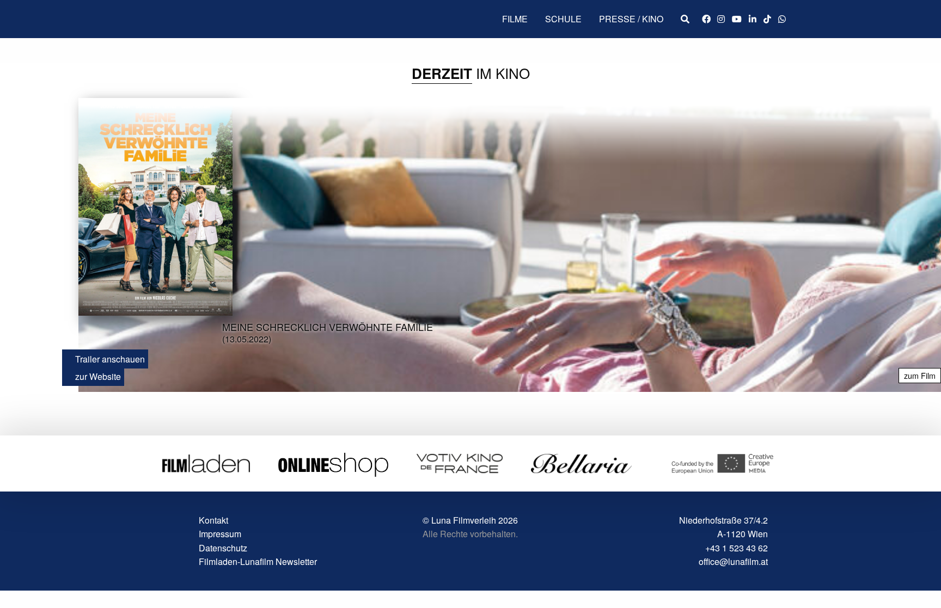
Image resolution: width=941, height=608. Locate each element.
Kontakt (213, 520)
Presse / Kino (631, 19)
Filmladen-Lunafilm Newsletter (258, 561)
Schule (563, 19)
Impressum (220, 533)
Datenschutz (223, 548)
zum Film (920, 375)
